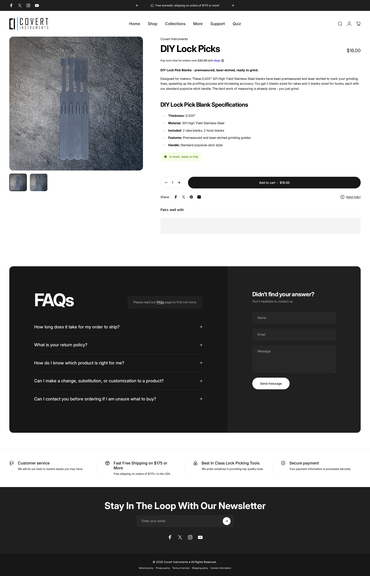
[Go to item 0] (18, 182)
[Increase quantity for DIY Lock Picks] (180, 182)
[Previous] (137, 5)
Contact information (220, 568)
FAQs (160, 302)
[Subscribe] (227, 521)
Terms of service (181, 568)
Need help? (353, 197)
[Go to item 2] (38, 182)
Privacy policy (163, 568)
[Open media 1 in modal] (76, 104)
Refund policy (146, 568)
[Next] (232, 5)
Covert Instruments (174, 39)
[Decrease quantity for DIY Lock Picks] (165, 182)
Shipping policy (200, 568)
